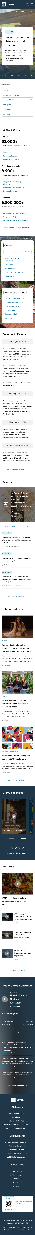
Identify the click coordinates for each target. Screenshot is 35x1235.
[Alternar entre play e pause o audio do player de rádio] (5, 999)
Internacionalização (12, 306)
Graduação (9, 265)
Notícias (16, 1182)
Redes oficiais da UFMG (15, 853)
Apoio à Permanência (15, 1153)
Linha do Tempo (16, 1175)
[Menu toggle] (31, 4)
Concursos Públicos (16, 1150)
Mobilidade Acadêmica (16, 1157)
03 (19, 75)
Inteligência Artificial (12, 302)
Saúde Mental (10, 310)
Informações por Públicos (16, 1128)
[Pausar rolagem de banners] (31, 75)
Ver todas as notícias (16, 780)
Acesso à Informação (15, 1113)
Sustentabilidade (11, 314)
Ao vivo (14, 992)
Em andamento (9, 526)
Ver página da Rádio (16, 1085)
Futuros (25, 526)
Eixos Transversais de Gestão (16, 1125)
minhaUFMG (8, 100)
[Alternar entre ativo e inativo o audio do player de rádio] (11, 1006)
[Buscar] (26, 251)
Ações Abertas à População (16, 1142)
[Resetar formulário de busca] (29, 251)
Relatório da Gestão (16, 1121)
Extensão (8, 276)
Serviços (6, 114)
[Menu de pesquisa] (27, 4)
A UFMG (16, 1171)
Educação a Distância (13, 272)
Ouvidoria (16, 1117)
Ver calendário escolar (15, 469)
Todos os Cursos (15, 1146)
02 (12, 75)
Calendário (7, 109)
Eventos (16, 1186)
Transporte (7, 105)
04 (26, 75)
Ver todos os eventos (16, 596)
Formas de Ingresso (11, 95)
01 (5, 75)
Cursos (5, 90)
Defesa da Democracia (13, 299)
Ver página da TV (17, 970)
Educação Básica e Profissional (12, 260)
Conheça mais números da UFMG (16, 227)
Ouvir (6, 1053)
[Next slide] (23, 838)
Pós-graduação (10, 268)
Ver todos (8, 318)
